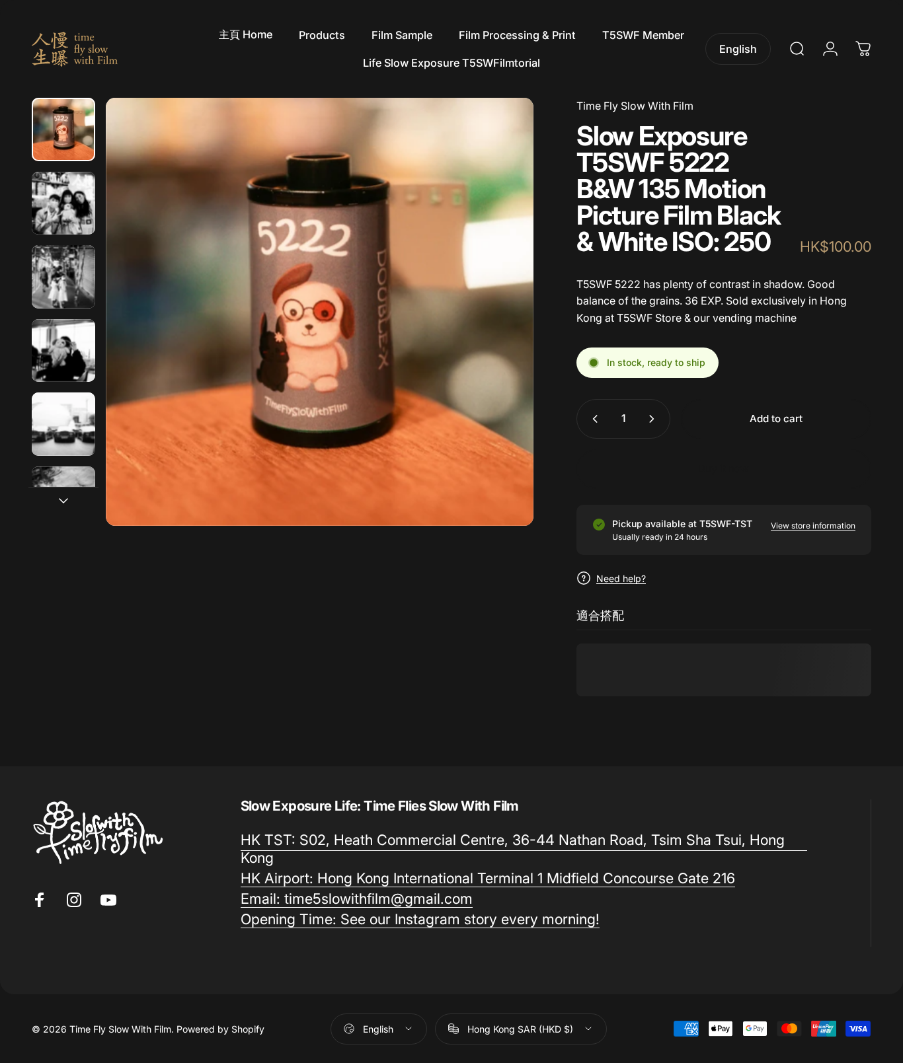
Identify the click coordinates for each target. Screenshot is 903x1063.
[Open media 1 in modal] (320, 312)
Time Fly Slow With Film (634, 105)
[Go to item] (63, 129)
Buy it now (724, 468)
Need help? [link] (621, 578)
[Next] (337, 334)
